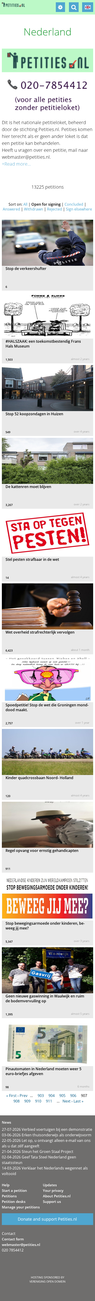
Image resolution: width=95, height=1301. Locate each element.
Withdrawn (33, 209)
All (25, 204)
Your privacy (53, 1190)
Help (5, 1185)
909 (27, 1101)
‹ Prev (22, 1095)
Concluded (74, 204)
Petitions (9, 1196)
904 (51, 1095)
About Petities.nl (57, 1196)
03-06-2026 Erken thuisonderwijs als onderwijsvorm (46, 1134)
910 (38, 1101)
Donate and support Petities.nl (47, 1219)
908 (16, 1101)
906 (73, 1095)
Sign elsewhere (79, 209)
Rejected (54, 209)
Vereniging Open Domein (47, 1281)
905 (62, 1095)
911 (49, 1101)
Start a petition (14, 1190)
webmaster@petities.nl (21, 1244)
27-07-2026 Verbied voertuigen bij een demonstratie (47, 1129)
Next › (67, 1101)
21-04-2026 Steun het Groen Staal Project (37, 1151)
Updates (50, 1185)
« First (11, 1095)
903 (41, 1095)
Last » (78, 1101)
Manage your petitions (21, 1207)
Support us (52, 1201)
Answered (11, 209)
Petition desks (13, 1201)
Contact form (13, 1239)
